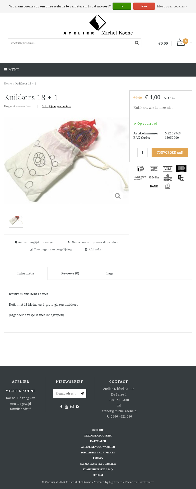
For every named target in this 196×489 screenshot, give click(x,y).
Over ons (98, 430)
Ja (121, 6)
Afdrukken (96, 249)
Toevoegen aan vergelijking (52, 249)
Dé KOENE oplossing (98, 435)
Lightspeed (115, 482)
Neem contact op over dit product (95, 242)
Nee (144, 6)
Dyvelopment (146, 482)
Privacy (98, 458)
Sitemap (98, 475)
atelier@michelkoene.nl (119, 411)
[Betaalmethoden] (140, 169)
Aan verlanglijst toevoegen (36, 242)
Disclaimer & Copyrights (98, 452)
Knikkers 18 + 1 (25, 83)
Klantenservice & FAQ (98, 469)
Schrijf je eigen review (56, 106)
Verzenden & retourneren (98, 463)
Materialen (98, 441)
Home (8, 83)
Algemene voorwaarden (98, 447)
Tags (110, 273)
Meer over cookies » (172, 6)
